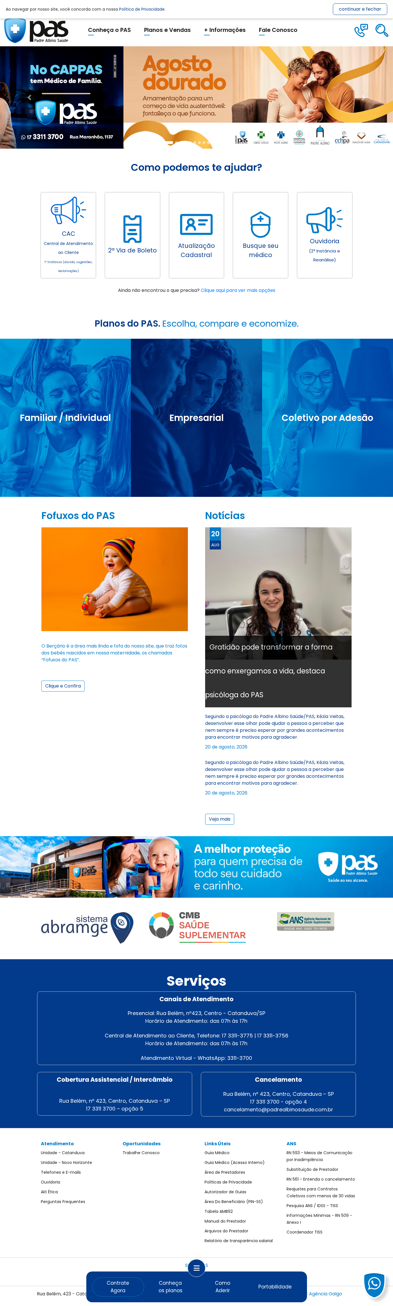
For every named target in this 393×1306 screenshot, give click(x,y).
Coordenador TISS (305, 1232)
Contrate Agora (118, 1287)
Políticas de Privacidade (228, 1182)
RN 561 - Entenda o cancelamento (321, 1179)
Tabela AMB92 (219, 1211)
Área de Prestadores (225, 1172)
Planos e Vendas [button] (167, 30)
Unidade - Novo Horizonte (66, 1162)
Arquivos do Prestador (226, 1231)
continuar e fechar (360, 9)
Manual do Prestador (225, 1221)
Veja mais (219, 819)
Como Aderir (222, 1287)
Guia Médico (217, 1153)
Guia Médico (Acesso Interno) (235, 1162)
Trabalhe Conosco (141, 1153)
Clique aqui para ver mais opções (238, 290)
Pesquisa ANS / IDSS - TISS (312, 1206)
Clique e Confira (63, 686)
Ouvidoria (50, 1182)
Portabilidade (275, 1286)
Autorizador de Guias (225, 1192)
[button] (29, 97)
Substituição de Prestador (312, 1169)
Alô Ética (49, 1192)
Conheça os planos (170, 1287)
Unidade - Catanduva (63, 1153)
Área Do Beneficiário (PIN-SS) (234, 1201)
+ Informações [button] (225, 30)
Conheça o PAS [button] (109, 30)
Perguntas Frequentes (63, 1201)
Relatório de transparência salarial (239, 1241)
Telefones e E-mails (61, 1172)
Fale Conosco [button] (278, 30)
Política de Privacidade (142, 9)
